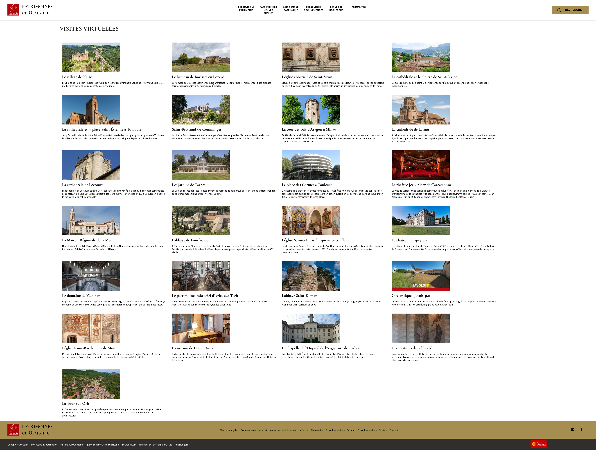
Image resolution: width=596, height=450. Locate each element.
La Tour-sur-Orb (75, 403)
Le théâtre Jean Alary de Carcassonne (422, 184)
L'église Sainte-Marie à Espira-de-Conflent (315, 240)
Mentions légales (229, 430)
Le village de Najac (77, 77)
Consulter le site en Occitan (372, 430)
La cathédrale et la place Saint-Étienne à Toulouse (102, 129)
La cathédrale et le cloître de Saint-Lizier (424, 77)
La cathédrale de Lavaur (410, 129)
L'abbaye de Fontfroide (190, 240)
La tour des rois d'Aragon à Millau (309, 129)
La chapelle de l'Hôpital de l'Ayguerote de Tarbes (320, 348)
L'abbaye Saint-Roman (299, 295)
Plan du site (317, 430)
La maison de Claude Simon (194, 348)
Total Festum (129, 444)
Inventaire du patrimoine (44, 444)
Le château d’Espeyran (409, 240)
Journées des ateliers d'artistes (155, 444)
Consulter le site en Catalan (340, 430)
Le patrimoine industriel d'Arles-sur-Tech (205, 295)
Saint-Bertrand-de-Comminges (196, 129)
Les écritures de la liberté (412, 348)
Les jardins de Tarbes (188, 184)
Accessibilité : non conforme (293, 430)
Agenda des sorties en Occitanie (102, 444)
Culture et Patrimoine (71, 444)
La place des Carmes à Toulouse (307, 184)
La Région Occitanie (18, 444)
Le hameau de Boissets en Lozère (198, 77)
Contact (393, 430)
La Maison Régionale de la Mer (87, 240)
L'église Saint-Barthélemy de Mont (89, 348)
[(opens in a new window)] (572, 430)
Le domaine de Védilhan (81, 295)
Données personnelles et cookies (258, 430)
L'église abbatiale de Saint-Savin (307, 77)
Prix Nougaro (181, 444)
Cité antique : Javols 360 (411, 295)
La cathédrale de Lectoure (82, 184)
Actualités (359, 6)
